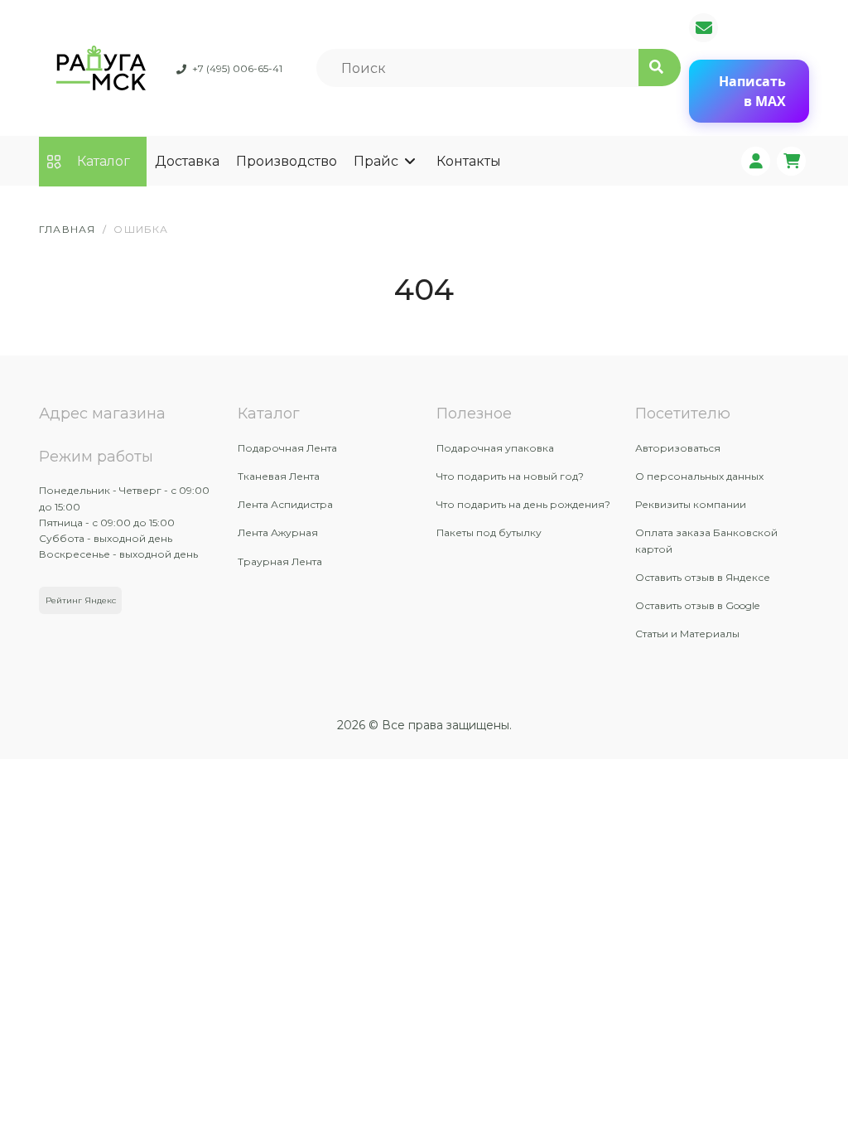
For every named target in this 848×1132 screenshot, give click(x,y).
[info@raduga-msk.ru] (703, 27)
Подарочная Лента (287, 448)
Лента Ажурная (278, 532)
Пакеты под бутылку (489, 532)
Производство (286, 161)
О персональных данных (699, 476)
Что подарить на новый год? (510, 476)
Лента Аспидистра (285, 504)
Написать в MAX (752, 91)
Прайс (376, 161)
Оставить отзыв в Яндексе (702, 577)
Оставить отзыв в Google (697, 605)
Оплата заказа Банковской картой (706, 540)
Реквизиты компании (690, 504)
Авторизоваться (677, 448)
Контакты (468, 161)
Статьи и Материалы (687, 633)
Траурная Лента (280, 561)
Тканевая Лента (279, 476)
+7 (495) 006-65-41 (237, 68)
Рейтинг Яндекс (81, 600)
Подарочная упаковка (495, 448)
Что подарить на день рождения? (523, 504)
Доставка (187, 161)
